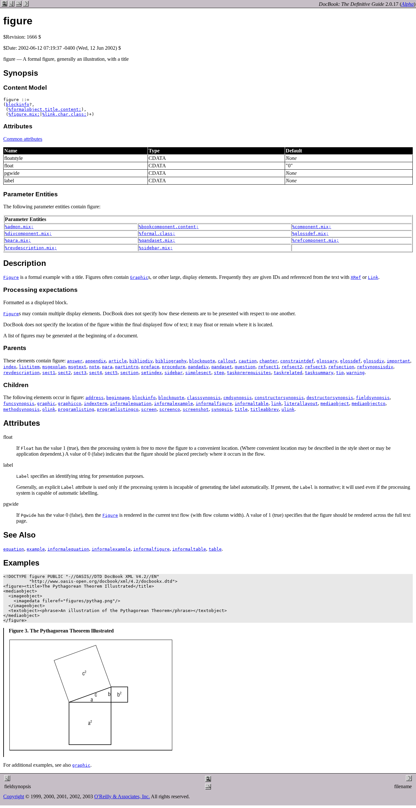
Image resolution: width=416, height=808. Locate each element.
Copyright (13, 796)
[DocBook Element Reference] (18, 4)
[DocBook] (4, 4)
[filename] (26, 4)
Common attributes (22, 139)
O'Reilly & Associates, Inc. (122, 796)
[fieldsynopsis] (11, 4)
